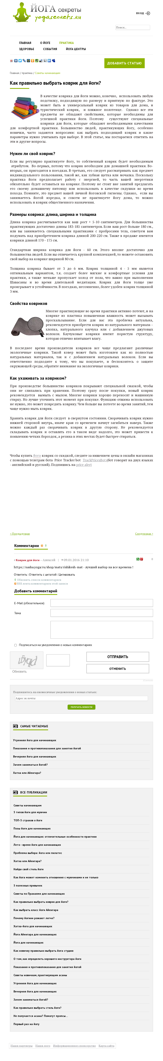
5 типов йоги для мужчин (30, 812)
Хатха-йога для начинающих (33, 926)
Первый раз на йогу (26, 1024)
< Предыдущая (20, 533)
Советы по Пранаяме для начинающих (39, 893)
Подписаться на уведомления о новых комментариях (55, 645)
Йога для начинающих (28, 942)
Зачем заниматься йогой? (30, 764)
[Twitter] (20, 59)
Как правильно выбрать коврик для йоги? (55, 83)
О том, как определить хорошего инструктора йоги (47, 959)
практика (27, 73)
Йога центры (76, 49)
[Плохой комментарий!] (141, 559)
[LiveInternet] (45, 59)
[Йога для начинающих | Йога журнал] (47, 11)
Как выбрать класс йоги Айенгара (36, 910)
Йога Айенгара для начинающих (35, 934)
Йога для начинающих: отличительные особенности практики (55, 836)
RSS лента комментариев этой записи (42, 583)
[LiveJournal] (24, 59)
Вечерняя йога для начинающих (34, 756)
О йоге (45, 43)
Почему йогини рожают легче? (34, 918)
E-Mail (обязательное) (29, 603)
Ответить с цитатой (42, 574)
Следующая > (144, 533)
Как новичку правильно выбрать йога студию (44, 950)
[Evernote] (37, 59)
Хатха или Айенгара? (27, 773)
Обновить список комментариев (39, 580)
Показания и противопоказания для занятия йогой (47, 748)
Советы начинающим (47, 73)
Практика (66, 43)
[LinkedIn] (49, 59)
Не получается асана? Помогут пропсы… (41, 1016)
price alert (84, 464)
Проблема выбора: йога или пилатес (38, 853)
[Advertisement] (81, 500)
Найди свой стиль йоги (29, 869)
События (50, 49)
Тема (17, 613)
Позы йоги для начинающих (32, 828)
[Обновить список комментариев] (46, 545)
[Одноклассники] (33, 59)
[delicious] (41, 59)
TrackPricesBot (95, 460)
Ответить (20, 574)
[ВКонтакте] (16, 59)
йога (37, 455)
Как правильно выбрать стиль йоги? (37, 1008)
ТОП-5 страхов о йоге (28, 820)
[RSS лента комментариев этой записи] (42, 545)
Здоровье (26, 49)
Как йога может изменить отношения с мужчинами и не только (56, 877)
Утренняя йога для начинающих (34, 740)
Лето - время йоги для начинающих (37, 845)
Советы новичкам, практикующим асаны (40, 975)
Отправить (117, 656)
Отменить (117, 669)
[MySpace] (53, 59)
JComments (148, 681)
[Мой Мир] (28, 59)
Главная (25, 43)
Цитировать (66, 574)
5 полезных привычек (28, 885)
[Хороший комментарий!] (137, 559)
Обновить (19, 671)
